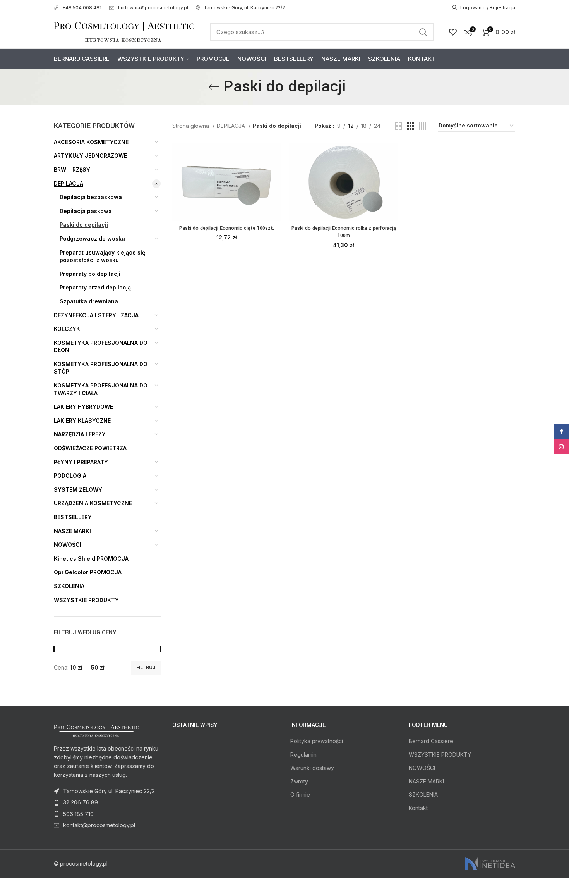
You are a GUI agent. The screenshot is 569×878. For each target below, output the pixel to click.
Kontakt (418, 808)
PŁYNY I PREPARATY (81, 462)
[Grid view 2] (398, 126)
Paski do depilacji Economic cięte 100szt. (226, 228)
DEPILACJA (68, 183)
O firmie (300, 794)
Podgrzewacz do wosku (92, 238)
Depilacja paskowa (86, 211)
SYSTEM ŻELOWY (78, 489)
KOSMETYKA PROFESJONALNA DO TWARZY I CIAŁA (100, 389)
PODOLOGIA (70, 475)
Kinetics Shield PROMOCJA (91, 558)
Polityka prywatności (316, 741)
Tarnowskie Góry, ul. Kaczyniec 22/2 (244, 7)
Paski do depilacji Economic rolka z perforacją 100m (343, 232)
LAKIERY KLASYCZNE (82, 420)
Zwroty (299, 781)
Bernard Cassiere (431, 741)
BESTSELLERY (73, 517)
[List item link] (107, 802)
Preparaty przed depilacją (95, 287)
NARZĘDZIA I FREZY (80, 434)
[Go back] (213, 87)
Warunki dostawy (312, 767)
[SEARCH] (423, 32)
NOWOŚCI (67, 544)
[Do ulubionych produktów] (275, 191)
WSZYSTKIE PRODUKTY (86, 600)
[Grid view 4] (422, 126)
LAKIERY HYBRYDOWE (83, 406)
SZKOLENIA (69, 586)
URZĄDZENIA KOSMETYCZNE (93, 503)
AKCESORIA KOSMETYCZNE (91, 142)
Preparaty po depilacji (90, 273)
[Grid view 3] (410, 126)
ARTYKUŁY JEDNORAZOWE (90, 155)
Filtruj (145, 667)
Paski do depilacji (84, 224)
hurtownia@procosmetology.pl (153, 7)
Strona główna (191, 125)
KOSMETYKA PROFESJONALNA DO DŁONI (100, 346)
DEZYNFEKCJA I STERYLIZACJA (96, 315)
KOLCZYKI (68, 328)
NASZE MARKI (72, 531)
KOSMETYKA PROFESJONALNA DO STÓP (100, 368)
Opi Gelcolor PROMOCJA (88, 572)
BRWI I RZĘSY (72, 169)
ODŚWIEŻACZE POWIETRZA (90, 448)
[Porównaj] (275, 156)
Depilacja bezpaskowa (91, 197)
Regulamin (303, 754)
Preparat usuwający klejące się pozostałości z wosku (102, 256)
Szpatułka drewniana (89, 301)
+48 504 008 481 (81, 7)
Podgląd (275, 173)
